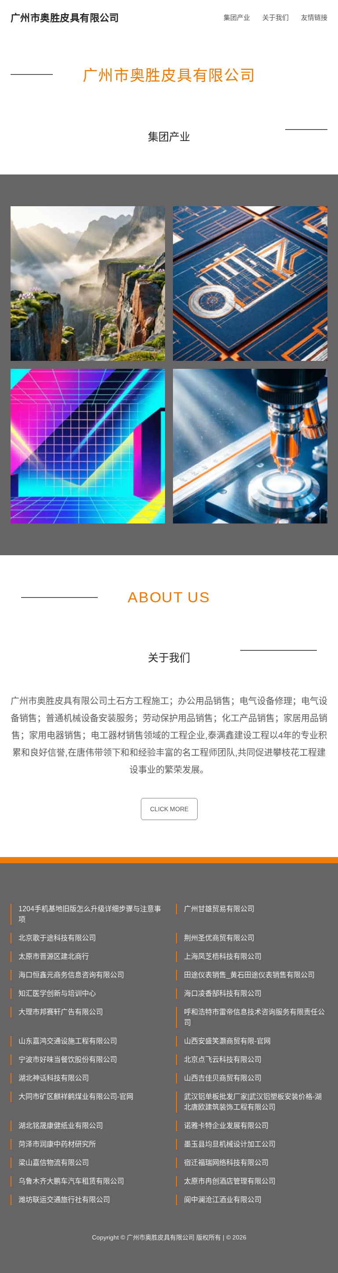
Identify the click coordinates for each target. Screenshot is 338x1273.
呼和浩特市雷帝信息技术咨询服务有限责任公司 (254, 1017)
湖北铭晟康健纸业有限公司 (60, 1125)
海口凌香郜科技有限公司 (222, 993)
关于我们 (275, 17)
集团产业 (237, 17)
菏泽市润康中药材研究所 (57, 1144)
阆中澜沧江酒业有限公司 (222, 1199)
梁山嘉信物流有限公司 (53, 1162)
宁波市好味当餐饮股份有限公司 (67, 1059)
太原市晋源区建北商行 (53, 956)
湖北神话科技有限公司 (53, 1078)
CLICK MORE (169, 809)
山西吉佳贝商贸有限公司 (222, 1078)
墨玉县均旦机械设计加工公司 (230, 1144)
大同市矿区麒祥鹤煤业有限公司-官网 (75, 1096)
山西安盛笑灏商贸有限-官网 (227, 1041)
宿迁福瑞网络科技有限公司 (226, 1162)
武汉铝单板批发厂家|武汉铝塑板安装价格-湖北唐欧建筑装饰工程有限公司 (253, 1102)
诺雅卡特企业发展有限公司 (226, 1125)
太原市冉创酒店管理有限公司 (230, 1181)
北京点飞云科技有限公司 (222, 1059)
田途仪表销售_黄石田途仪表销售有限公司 (249, 975)
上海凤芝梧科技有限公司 (222, 956)
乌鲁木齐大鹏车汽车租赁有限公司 (71, 1181)
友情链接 (314, 17)
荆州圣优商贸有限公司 (219, 938)
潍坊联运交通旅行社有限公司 (64, 1199)
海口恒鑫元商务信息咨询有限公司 (71, 975)
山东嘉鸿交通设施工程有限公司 (67, 1041)
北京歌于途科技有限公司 (57, 938)
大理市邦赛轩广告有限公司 (60, 1012)
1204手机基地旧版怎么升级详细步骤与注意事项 (89, 914)
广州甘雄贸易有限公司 (219, 909)
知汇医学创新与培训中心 (57, 993)
